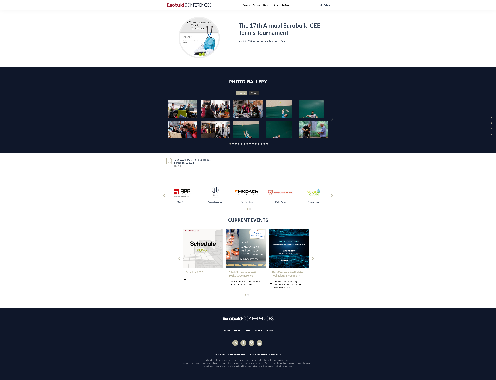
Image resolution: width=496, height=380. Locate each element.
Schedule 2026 (194, 272)
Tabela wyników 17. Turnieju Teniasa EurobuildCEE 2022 (192, 161)
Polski (327, 4)
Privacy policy (275, 354)
